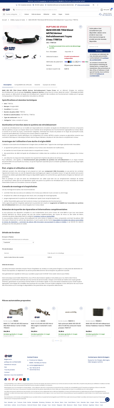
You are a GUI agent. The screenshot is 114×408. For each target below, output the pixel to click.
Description (8, 85)
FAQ (5, 367)
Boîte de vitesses (36, 14)
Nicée (24, 402)
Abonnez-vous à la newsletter (13, 375)
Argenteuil (91, 405)
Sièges (60, 14)
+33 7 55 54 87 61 (34, 368)
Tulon (78, 402)
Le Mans (14, 405)
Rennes (57, 402)
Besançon (70, 405)
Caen (101, 405)
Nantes (29, 402)
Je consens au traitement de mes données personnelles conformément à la (99, 57)
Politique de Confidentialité (97, 75)
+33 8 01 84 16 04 (34, 370)
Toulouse (19, 402)
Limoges (44, 405)
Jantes (54, 14)
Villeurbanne (103, 402)
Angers (92, 402)
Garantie (37, 85)
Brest (39, 405)
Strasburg (42, 402)
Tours (49, 405)
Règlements (8, 359)
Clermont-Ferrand (32, 405)
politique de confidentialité (99, 59)
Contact (7, 372)
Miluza (97, 405)
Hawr (65, 402)
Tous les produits (9, 370)
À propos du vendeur (49, 85)
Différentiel (46, 14)
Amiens (54, 405)
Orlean (75, 405)
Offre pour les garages (83, 5)
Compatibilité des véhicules (23, 85)
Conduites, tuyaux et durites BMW (44, 216)
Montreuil (85, 405)
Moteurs (27, 14)
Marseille (10, 402)
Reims (61, 402)
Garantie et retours (10, 364)
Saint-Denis (7, 405)
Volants (67, 14)
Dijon (88, 402)
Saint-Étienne (72, 402)
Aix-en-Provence (21, 405)
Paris (5, 402)
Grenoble (83, 402)
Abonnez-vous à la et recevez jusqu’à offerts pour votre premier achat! (56, 1)
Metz (65, 405)
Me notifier (99, 51)
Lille (53, 402)
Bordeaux (48, 402)
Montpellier (35, 402)
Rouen (80, 405)
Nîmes (97, 402)
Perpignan (59, 405)
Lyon (15, 402)
